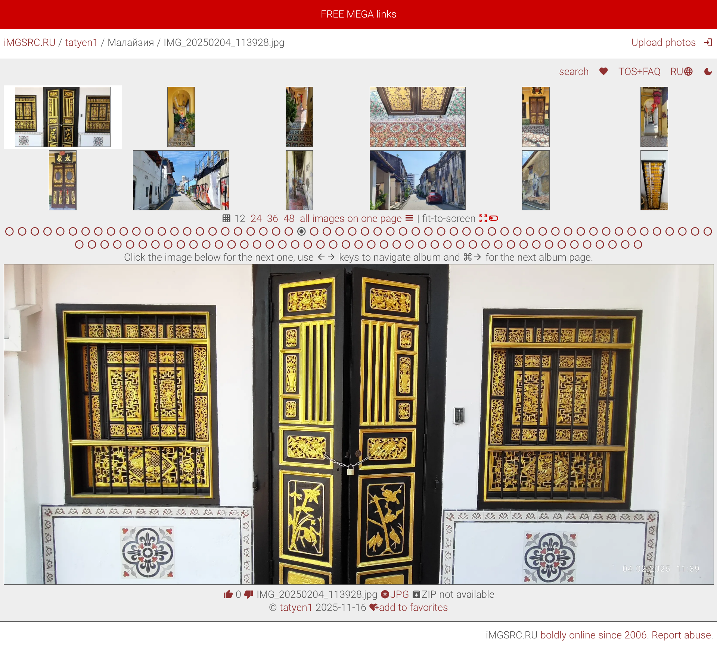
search (574, 72)
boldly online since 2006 (593, 635)
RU (681, 72)
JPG (394, 594)
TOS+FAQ (639, 72)
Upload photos (663, 42)
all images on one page (357, 218)
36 (272, 218)
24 (256, 218)
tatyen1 (81, 42)
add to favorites (408, 607)
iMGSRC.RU (30, 42)
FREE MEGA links (359, 14)
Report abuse (681, 635)
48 (289, 218)
